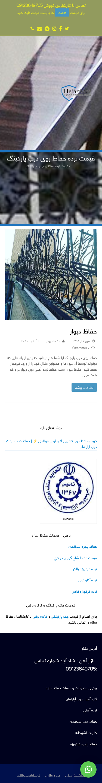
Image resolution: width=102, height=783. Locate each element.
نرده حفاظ (27, 341)
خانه (73, 166)
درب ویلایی (52, 775)
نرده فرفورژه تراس (84, 591)
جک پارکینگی (60, 616)
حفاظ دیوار (83, 330)
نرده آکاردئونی (87, 579)
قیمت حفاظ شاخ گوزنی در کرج (75, 557)
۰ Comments (80, 347)
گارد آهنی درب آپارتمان (81, 698)
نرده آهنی (90, 710)
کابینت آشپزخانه (86, 732)
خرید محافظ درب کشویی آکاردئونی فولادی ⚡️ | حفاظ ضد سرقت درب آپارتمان (51, 443)
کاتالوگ (62, 12)
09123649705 (30, 5)
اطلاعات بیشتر (84, 387)
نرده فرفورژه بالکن (84, 568)
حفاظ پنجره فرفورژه (83, 743)
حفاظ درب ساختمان (83, 721)
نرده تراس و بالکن (28, 775)
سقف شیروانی (75, 775)
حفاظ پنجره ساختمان (83, 546)
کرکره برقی (40, 616)
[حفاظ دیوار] (51, 317)
